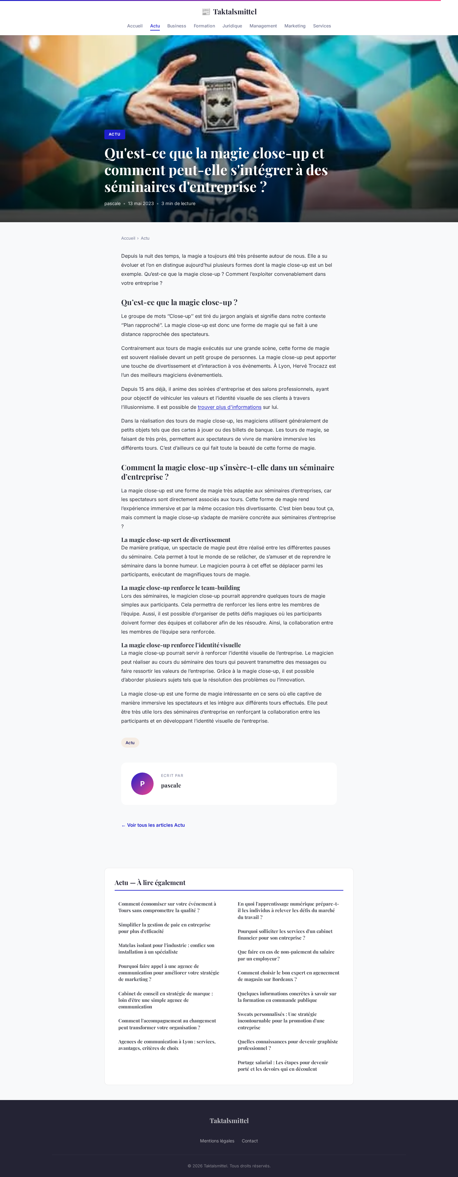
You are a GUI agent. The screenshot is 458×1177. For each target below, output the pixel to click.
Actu (155, 25)
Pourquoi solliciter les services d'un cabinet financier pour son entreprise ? (285, 934)
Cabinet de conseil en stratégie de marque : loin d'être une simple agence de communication (165, 1000)
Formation (204, 25)
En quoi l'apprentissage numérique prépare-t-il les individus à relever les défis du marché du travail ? (288, 910)
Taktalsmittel (229, 11)
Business (176, 25)
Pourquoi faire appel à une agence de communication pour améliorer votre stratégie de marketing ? (168, 973)
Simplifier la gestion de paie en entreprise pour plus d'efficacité (164, 927)
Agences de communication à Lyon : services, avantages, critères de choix (167, 1044)
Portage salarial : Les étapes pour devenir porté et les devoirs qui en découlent (283, 1065)
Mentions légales (217, 1140)
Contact (250, 1140)
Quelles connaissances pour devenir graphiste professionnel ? (288, 1044)
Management (263, 25)
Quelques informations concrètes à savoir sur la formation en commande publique (287, 996)
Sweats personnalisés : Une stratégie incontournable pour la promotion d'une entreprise (281, 1021)
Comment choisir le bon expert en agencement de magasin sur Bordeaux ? (288, 975)
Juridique (232, 25)
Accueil (135, 25)
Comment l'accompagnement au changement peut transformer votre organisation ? (167, 1023)
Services (322, 25)
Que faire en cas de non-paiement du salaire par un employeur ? (286, 955)
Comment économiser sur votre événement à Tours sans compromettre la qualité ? (167, 907)
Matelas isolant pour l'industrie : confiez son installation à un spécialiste (166, 948)
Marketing (295, 25)
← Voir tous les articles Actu (153, 825)
